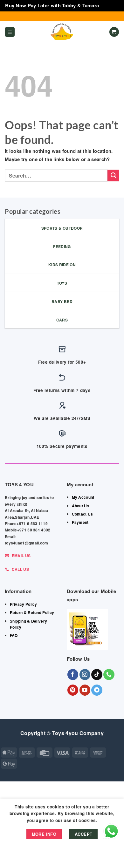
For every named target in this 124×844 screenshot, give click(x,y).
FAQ (14, 635)
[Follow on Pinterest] (73, 690)
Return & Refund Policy (32, 612)
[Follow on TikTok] (96, 674)
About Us (80, 506)
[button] (10, 32)
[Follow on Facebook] (73, 674)
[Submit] (113, 175)
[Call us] (108, 674)
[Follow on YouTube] (85, 690)
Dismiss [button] (109, 5)
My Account (83, 497)
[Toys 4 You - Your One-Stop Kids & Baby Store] (62, 32)
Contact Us (82, 514)
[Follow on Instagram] (85, 674)
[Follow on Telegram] (96, 690)
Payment (80, 522)
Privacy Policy (23, 604)
